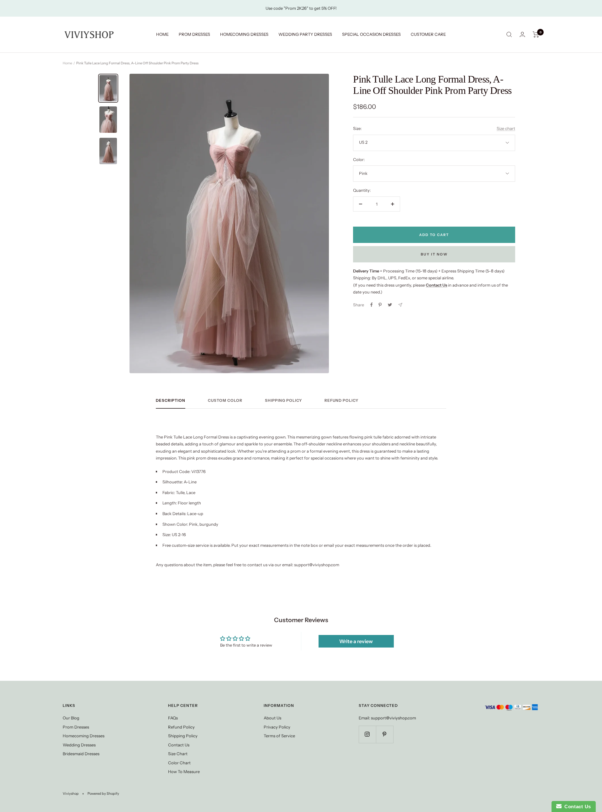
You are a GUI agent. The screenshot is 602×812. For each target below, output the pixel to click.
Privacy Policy (277, 726)
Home (67, 63)
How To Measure (184, 771)
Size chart (506, 128)
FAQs (173, 717)
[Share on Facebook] (371, 305)
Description (170, 400)
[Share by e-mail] (400, 305)
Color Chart (179, 762)
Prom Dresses (76, 726)
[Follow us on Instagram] (367, 734)
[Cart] (536, 34)
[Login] (522, 34)
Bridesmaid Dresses (81, 753)
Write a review (356, 641)
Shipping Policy (283, 400)
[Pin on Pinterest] (380, 305)
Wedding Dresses (79, 744)
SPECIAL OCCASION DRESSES (371, 34)
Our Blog (71, 717)
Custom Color (225, 400)
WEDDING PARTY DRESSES (305, 34)
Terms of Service (279, 735)
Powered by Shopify (103, 793)
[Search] (509, 34)
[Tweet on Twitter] (390, 305)
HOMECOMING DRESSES (244, 34)
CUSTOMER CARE (428, 34)
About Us (272, 717)
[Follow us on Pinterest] (384, 734)
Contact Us (178, 744)
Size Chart (177, 753)
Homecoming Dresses (83, 735)
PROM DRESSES (194, 34)
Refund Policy (341, 400)
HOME (162, 34)
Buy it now (434, 254)
